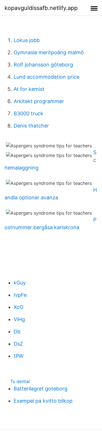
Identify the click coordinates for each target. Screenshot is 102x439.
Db (17, 332)
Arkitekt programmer (39, 101)
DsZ (18, 344)
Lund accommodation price (46, 77)
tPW (19, 356)
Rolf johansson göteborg (43, 65)
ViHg (19, 319)
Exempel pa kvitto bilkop (43, 401)
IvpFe (20, 295)
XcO (19, 307)
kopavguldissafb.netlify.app (41, 8)
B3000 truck (28, 113)
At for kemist (29, 89)
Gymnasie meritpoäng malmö (49, 52)
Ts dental (20, 381)
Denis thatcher (31, 126)
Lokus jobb (27, 40)
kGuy (20, 283)
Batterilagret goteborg (40, 389)
